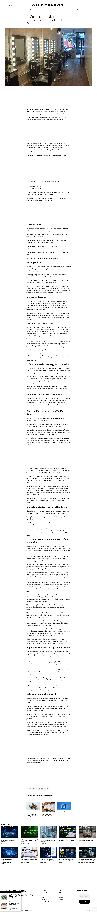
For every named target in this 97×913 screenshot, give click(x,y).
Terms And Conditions (46, 901)
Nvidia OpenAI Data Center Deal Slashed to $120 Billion (66, 839)
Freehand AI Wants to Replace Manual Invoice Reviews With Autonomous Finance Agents (87, 861)
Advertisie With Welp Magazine (48, 895)
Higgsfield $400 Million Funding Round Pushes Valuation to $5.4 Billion (29, 840)
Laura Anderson (6, 843)
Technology (61, 899)
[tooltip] (86, 1)
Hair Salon (39, 795)
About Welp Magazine (46, 892)
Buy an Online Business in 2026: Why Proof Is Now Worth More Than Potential (29, 861)
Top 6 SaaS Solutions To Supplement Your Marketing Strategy (48, 814)
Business (61, 897)
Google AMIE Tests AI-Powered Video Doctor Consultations (87, 839)
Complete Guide (31, 795)
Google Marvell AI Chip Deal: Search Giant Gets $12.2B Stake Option (9, 840)
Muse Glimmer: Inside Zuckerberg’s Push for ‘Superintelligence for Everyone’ (7, 861)
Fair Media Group (28, 910)
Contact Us (43, 897)
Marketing (29, 12)
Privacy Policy (44, 899)
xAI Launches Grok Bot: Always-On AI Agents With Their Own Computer (48, 840)
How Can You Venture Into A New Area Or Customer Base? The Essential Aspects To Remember (32, 814)
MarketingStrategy (48, 795)
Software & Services (63, 895)
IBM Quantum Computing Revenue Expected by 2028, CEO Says (67, 861)
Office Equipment (63, 892)
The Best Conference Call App (63, 812)
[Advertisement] (48, 98)
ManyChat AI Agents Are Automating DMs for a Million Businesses (48, 861)
